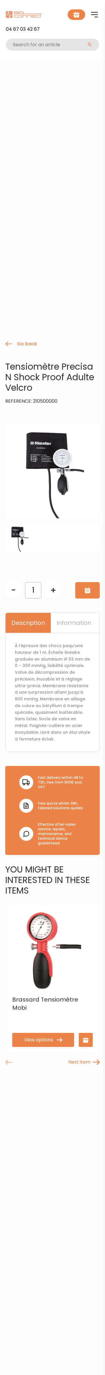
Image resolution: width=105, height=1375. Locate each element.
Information (74, 623)
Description (28, 623)
